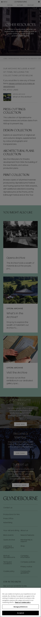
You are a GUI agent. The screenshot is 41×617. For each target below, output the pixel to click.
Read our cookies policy (23, 602)
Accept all (20, 613)
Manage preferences (20, 607)
